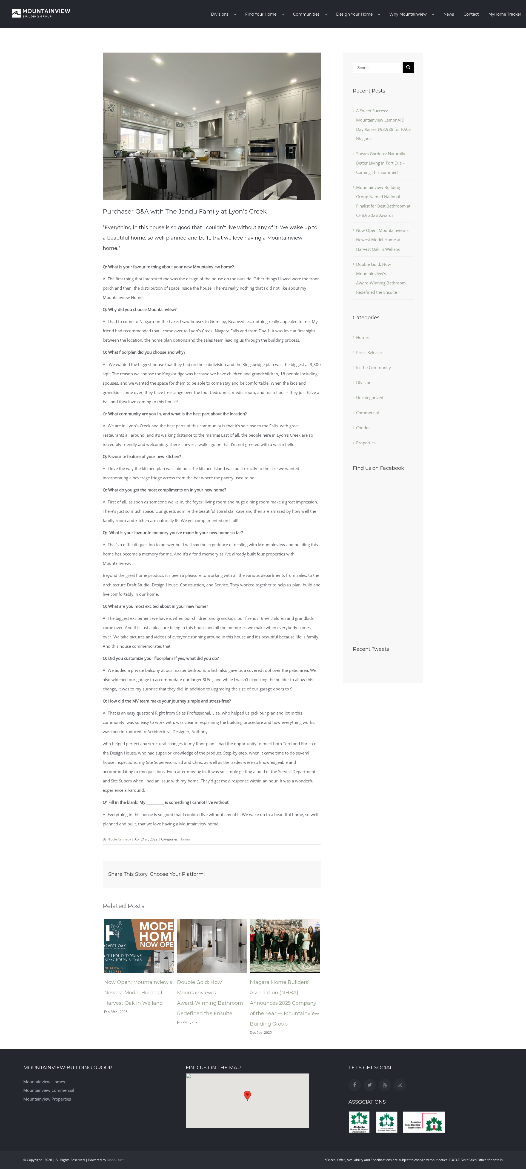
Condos (363, 427)
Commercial (367, 412)
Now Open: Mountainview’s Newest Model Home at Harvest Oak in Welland (138, 992)
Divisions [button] (220, 14)
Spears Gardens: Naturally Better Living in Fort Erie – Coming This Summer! (380, 163)
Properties (366, 442)
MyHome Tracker (504, 14)
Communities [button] (307, 14)
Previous (98, 977)
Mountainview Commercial (48, 1090)
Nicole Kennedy (119, 839)
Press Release (369, 352)
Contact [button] (471, 14)
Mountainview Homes (44, 1081)
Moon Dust (115, 1160)
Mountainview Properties (47, 1099)
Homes (184, 839)
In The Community (373, 367)
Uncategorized (369, 397)
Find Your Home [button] (261, 14)
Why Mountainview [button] (408, 14)
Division (363, 382)
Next (325, 977)
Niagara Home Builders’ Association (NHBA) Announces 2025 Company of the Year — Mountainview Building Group (284, 1003)
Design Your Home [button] (355, 14)
